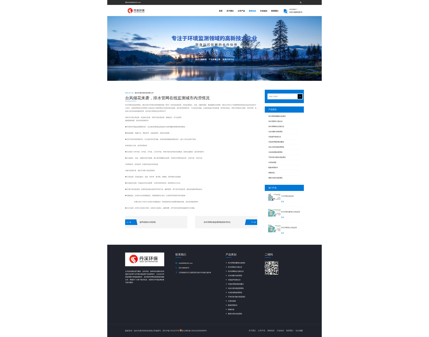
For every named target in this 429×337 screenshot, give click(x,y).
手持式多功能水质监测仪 (277, 157)
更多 (282, 201)
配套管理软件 (273, 167)
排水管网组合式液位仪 (276, 126)
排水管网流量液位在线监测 (290, 212)
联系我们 (274, 11)
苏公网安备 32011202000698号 (194, 331)
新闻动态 (252, 11)
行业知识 (263, 11)
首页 (221, 11)
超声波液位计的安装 (148, 222)
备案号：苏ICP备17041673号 (167, 331)
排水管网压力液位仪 (275, 121)
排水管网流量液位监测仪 (277, 116)
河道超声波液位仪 (274, 137)
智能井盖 (271, 173)
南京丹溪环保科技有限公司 (144, 93)
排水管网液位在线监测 (289, 227)
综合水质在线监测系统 (276, 147)
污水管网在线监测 (287, 196)
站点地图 (299, 331)
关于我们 (230, 11)
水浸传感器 (272, 162)
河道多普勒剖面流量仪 (276, 142)
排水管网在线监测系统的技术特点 (217, 222)
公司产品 (241, 11)
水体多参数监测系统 (275, 152)
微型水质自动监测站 (275, 178)
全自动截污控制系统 (275, 131)
